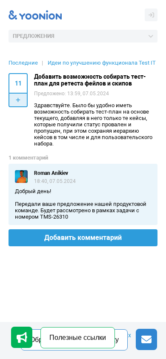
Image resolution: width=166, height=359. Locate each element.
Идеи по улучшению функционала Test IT (102, 63)
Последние (23, 63)
